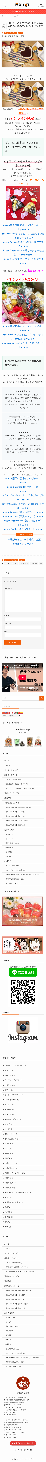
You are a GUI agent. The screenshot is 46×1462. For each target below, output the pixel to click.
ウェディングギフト (14, 1080)
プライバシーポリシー (13, 883)
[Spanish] (21, 713)
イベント (10, 1075)
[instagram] (21, 1450)
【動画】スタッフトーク (15, 1065)
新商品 (8, 1158)
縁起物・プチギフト (11, 775)
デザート (9, 1109)
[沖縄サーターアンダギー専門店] (23, 4)
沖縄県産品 (10, 1183)
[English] (9, 713)
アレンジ (9, 1070)
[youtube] (27, 1450)
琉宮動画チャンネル (11, 803)
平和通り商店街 (12, 1139)
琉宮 (8, 1197)
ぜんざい (9, 1105)
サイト (6, 632)
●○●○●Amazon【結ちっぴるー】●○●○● (23, 512)
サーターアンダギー (10, 33)
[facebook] (15, 1450)
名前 (6, 615)
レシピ (8, 1129)
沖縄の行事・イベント (15, 1173)
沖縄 (41, 563)
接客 (8, 1148)
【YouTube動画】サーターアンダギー (18, 807)
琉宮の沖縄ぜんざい (12, 843)
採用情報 (9, 852)
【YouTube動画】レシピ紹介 (15, 812)
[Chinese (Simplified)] (3, 713)
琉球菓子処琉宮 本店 (14, 1202)
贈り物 (9, 1217)
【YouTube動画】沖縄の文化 (15, 825)
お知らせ (10, 1085)
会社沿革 (9, 856)
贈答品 (8, 1222)
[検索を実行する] (41, 698)
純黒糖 (8, 1212)
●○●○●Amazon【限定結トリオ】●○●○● (23, 516)
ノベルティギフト (13, 1119)
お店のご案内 (9, 830)
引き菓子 (9, 1144)
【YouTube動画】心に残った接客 (17, 821)
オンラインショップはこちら (23, 1443)
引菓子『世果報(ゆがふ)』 (14, 779)
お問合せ (7, 861)
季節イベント (11, 1134)
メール (7, 624)
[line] (24, 1450)
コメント (8, 588)
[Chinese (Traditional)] (6, 713)
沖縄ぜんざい (11, 1168)
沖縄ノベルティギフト (12, 793)
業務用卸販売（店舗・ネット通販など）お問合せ (22, 874)
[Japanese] (12, 713)
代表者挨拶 (9, 847)
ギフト (9, 1090)
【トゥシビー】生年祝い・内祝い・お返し (20, 788)
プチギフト (33, 563)
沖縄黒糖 (7, 798)
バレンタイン (24, 563)
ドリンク (9, 1114)
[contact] (30, 1450)
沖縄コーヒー (11, 1163)
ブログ (20, 33)
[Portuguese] (18, 713)
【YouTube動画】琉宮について (16, 816)
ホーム (6, 761)
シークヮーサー (12, 1100)
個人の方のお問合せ (12, 866)
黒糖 (8, 1227)
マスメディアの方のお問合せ (15, 870)
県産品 (8, 1207)
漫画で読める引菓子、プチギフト (17, 784)
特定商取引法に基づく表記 (15, 879)
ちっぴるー (9, 839)
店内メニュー (10, 834)
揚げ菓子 (9, 1153)
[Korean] (15, 713)
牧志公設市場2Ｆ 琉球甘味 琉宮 (18, 1192)
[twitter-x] (18, 1450)
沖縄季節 (9, 1178)
